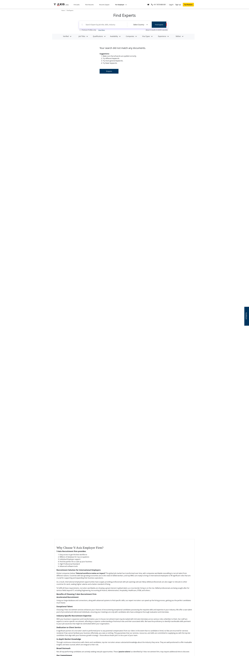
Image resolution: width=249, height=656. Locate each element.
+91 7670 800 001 (159, 5)
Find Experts (70, 10)
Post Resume (89, 5)
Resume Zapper (104, 5)
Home (63, 10)
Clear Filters (101, 30)
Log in (171, 5)
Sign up (178, 5)
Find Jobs (77, 5)
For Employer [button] (120, 5)
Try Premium (188, 4)
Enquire (109, 71)
